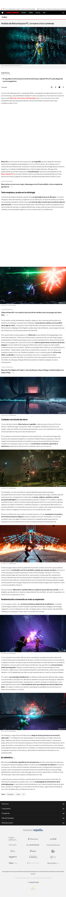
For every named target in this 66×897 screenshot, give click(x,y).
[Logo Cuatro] (53, 839)
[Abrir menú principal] (63, 12)
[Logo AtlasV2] (13, 863)
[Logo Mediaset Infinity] (13, 839)
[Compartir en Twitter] (55, 87)
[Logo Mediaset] (33, 831)
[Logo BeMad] (53, 851)
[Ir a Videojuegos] (12, 12)
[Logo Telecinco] (33, 839)
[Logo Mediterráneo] (53, 863)
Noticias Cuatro (7, 823)
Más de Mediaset (8, 818)
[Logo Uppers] (12, 857)
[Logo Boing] (12, 851)
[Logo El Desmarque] (33, 845)
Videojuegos (10, 794)
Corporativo (6, 808)
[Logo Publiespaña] (33, 863)
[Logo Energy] (33, 851)
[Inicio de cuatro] (3, 12)
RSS (63, 871)
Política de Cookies (47, 871)
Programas (6, 813)
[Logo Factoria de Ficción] (53, 845)
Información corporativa (13, 871)
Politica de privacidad (24, 871)
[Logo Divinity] (13, 845)
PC (23, 794)
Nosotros (5, 804)
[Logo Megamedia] (34, 882)
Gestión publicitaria (57, 871)
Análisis (4, 17)
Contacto (33, 873)
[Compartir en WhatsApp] (51, 87)
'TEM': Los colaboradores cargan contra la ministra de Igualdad (19, 9)
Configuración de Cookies (36, 871)
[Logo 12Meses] (53, 857)
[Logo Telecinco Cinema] (33, 857)
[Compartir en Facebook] (63, 87)
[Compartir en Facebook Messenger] (59, 87)
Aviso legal (4, 871)
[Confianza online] (33, 890)
